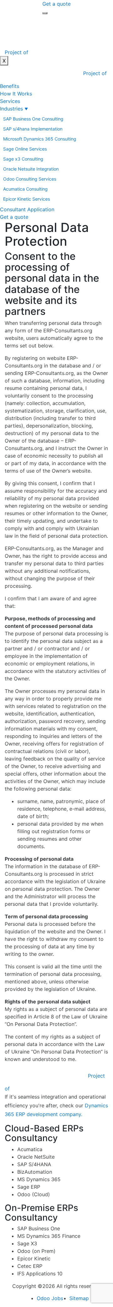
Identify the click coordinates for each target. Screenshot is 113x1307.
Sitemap (79, 1298)
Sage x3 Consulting (23, 158)
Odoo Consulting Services (29, 179)
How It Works (16, 93)
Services (10, 101)
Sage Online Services (25, 148)
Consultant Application (27, 209)
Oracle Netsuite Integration (31, 169)
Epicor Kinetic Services (26, 199)
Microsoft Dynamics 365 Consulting (39, 138)
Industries (11, 108)
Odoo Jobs (50, 1298)
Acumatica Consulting (25, 189)
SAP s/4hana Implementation (32, 128)
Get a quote (56, 4)
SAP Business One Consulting (33, 118)
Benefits (9, 86)
